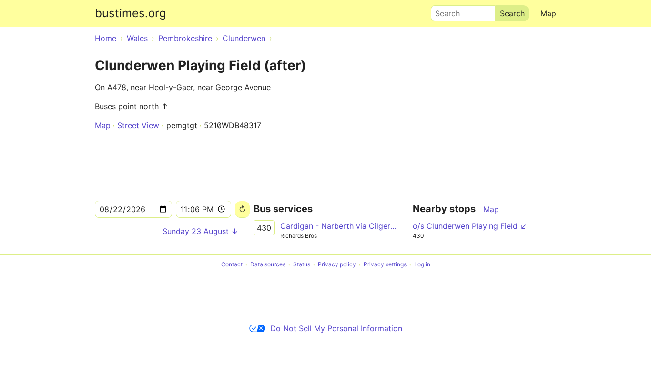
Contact (232, 264)
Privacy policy (337, 264)
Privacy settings (385, 264)
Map (548, 13)
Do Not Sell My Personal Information (336, 328)
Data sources (267, 264)
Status (301, 264)
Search (443, 11)
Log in (422, 264)
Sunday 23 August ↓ (200, 231)
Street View (138, 125)
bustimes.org (130, 13)
